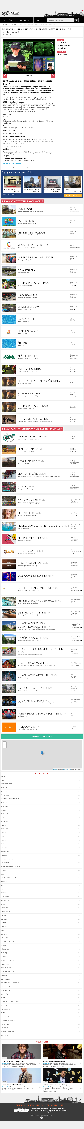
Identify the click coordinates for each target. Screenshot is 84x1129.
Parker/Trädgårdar (7, 960)
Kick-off (3, 893)
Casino (3, 836)
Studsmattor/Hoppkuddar (10, 1002)
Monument (4, 938)
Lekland (3, 915)
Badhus (3, 810)
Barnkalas (4, 814)
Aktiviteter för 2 (6, 784)
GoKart (3, 870)
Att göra (8, 20)
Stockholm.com (5, 24)
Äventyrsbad (5, 795)
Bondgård (4, 829)
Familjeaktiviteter (6, 855)
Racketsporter (6, 964)
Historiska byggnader (8, 878)
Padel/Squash (5, 953)
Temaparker (5, 1017)
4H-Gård (3, 776)
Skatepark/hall (6, 990)
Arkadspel (4, 788)
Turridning (5, 1024)
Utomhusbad (5, 1028)
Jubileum (4, 881)
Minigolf (4, 930)
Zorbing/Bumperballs (8, 1032)
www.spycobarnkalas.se (12, 163)
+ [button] (5, 743)
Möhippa (3, 934)
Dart (2, 844)
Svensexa (4, 1005)
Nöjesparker (5, 949)
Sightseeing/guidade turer (10, 983)
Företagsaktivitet (7, 859)
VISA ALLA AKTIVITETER (40, 736)
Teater (3, 1013)
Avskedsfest (5, 803)
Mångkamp (4, 926)
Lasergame (4, 908)
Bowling (4, 833)
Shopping (4, 975)
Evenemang (25, 20)
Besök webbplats (65, 45)
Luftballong (5, 923)
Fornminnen (5, 863)
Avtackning (5, 806)
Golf (2, 874)
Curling (3, 840)
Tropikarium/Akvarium (8, 1020)
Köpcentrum (5, 900)
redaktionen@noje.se (46, 1115)
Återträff (4, 791)
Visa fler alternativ (72, 195)
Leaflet (55, 769)
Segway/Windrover (7, 971)
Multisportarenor (7, 942)
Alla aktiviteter (8, 1036)
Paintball (4, 957)
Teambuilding (5, 1009)
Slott (3, 998)
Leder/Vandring (6, 911)
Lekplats (4, 919)
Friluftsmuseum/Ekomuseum (10, 866)
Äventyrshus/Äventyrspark (10, 799)
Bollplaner (5, 825)
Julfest (3, 885)
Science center (6, 968)
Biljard (3, 818)
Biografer (4, 821)
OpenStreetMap (67, 769)
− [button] (5, 746)
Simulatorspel (6, 986)
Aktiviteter (15, 24)
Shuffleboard (5, 979)
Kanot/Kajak (5, 889)
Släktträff (4, 994)
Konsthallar (5, 896)
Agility (3, 780)
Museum (3, 945)
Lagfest (3, 904)
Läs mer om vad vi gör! (57, 1111)
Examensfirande (6, 851)
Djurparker (5, 848)
